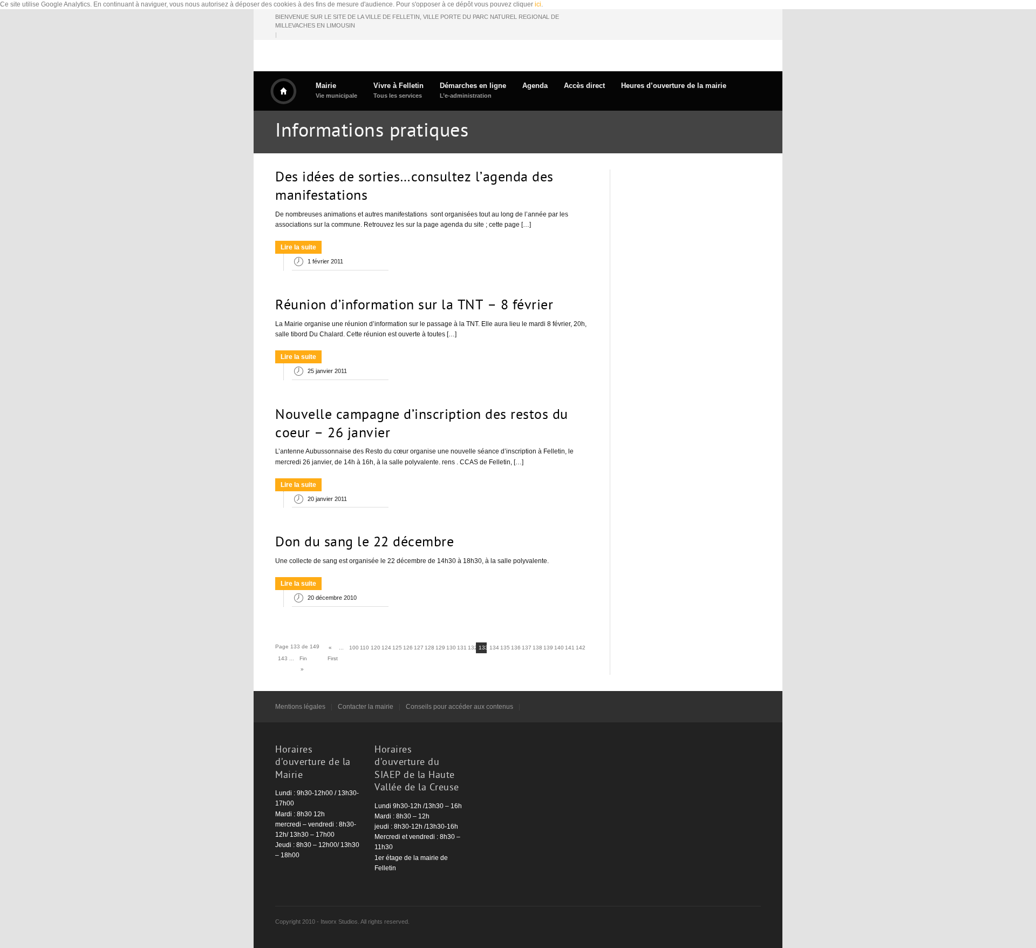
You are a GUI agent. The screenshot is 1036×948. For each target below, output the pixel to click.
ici (538, 4)
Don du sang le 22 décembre (364, 543)
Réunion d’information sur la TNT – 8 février (414, 306)
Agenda (535, 86)
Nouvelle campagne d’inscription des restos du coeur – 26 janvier (421, 425)
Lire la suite (298, 247)
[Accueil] (283, 91)
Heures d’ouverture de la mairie (673, 86)
